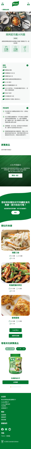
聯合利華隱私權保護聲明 (7, 399)
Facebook (2, 429)
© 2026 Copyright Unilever (11, 441)
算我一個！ (15, 175)
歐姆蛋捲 (15, 318)
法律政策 (3, 408)
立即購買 (15, 382)
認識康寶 (3, 414)
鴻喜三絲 (15, 253)
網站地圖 (3, 419)
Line (6, 429)
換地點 (8, 436)
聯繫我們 (3, 417)
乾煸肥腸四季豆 (15, 285)
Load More (15, 330)
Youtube (9, 429)
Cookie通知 (4, 402)
